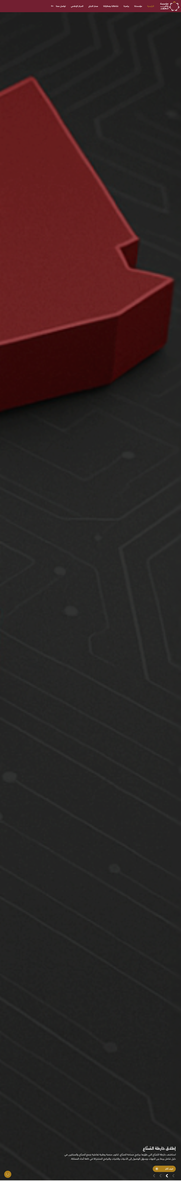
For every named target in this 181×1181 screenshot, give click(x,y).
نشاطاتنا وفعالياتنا (110, 6)
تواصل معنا (61, 6)
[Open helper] (7, 1174)
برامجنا (126, 6)
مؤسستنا (138, 6)
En (52, 6)
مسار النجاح (93, 6)
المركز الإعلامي (77, 6)
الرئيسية (150, 6)
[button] (173, 1176)
